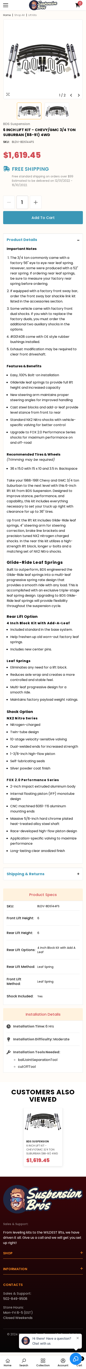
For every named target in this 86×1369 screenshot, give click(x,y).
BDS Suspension (37, 1141)
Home (7, 15)
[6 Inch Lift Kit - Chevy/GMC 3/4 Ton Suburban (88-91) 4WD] (43, 1122)
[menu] (5, 5)
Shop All (19, 15)
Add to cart (43, 217)
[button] (71, 95)
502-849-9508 (15, 1298)
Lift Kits (32, 15)
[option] (43, 59)
